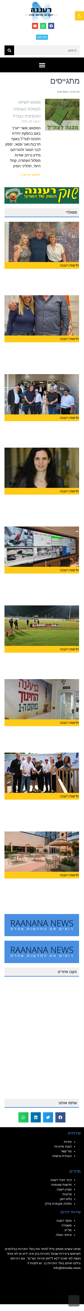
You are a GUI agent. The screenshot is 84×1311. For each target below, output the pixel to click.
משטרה (67, 1225)
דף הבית (75, 91)
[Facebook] (51, 26)
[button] (79, 15)
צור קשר (66, 1151)
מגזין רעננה (64, 1189)
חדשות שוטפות (61, 1184)
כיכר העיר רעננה (61, 1180)
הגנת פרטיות (63, 1146)
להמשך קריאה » (31, 174)
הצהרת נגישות (62, 1156)
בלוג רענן (66, 1199)
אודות (68, 1141)
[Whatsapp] (43, 26)
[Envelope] (35, 26)
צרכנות (67, 1194)
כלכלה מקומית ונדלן (58, 1203)
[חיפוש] (9, 50)
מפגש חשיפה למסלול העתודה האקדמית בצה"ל (27, 109)
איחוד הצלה (64, 1235)
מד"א (68, 1230)
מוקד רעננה (64, 1220)
